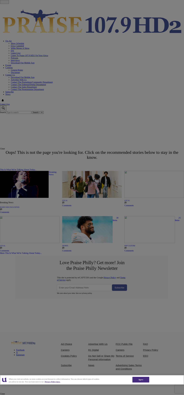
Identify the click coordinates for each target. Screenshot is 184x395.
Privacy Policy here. (52, 382)
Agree (140, 380)
